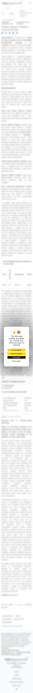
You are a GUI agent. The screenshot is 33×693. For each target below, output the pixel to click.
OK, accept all (16, 350)
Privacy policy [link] (16, 361)
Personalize (16, 357)
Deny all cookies (16, 354)
